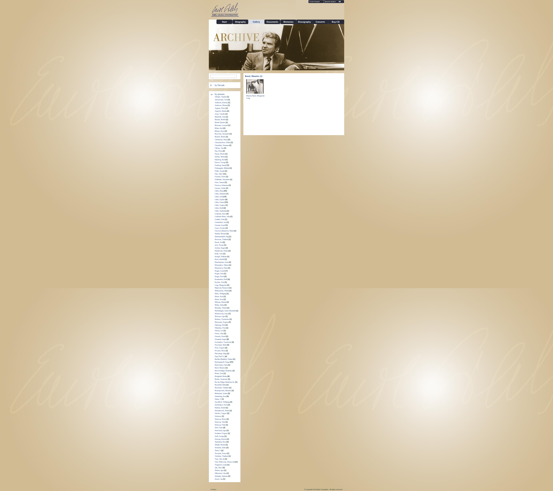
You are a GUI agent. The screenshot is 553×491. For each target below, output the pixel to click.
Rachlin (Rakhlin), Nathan (224, 359)
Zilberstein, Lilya (220, 473)
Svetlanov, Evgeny (221, 433)
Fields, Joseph (220, 171)
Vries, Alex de (219, 459)
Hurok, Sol (218, 242)
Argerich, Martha (221, 111)
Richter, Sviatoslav (221, 379)
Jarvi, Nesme (219, 245)
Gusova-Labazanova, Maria (224, 231)
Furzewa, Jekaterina (221, 185)
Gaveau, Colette (220, 188)
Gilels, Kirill (219, 208)
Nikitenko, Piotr (220, 328)
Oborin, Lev (219, 331)
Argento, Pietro (220, 108)
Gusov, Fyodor (220, 228)
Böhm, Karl (219, 128)
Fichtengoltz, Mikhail (222, 168)
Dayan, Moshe (220, 154)
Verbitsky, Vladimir (221, 456)
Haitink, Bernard (220, 234)
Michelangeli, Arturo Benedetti (225, 311)
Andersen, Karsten (221, 103)
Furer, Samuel (219, 182)
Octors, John (219, 334)
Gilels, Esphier (220, 200)
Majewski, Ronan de (222, 288)
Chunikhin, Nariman (222, 145)
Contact (213, 489)
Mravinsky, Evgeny (221, 322)
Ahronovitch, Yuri (221, 100)
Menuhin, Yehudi (221, 308)
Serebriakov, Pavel (221, 405)
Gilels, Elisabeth (220, 194)
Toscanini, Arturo (221, 453)
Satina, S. (218, 399)
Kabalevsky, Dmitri (221, 251)
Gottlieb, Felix (220, 219)
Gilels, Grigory (220, 205)
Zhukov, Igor (219, 470)
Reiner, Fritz (219, 373)
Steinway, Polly (220, 425)
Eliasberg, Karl (220, 160)
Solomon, (218, 416)
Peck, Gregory (220, 348)
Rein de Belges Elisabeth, (223, 371)
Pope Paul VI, (219, 356)
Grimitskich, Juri (220, 222)
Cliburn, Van (219, 148)
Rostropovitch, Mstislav (223, 391)
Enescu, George (220, 162)
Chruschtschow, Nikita (222, 142)
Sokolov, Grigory (221, 413)
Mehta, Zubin (219, 305)
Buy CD (336, 22)
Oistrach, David (220, 336)
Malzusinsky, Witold (222, 291)
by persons (220, 94)
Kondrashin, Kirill (221, 279)
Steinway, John (220, 422)
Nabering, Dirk (220, 325)
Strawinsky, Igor (220, 430)
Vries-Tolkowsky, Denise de (224, 462)
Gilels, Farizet (219, 202)
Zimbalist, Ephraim (221, 476)
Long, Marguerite (221, 285)
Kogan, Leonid (220, 271)
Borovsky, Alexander (222, 134)
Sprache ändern (330, 1)
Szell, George (219, 436)
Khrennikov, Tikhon (222, 265)
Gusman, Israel (220, 225)
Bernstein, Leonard (221, 125)
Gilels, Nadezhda (220, 211)
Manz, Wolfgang (220, 294)
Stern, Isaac (219, 428)
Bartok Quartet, (220, 122)
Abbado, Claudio (220, 97)
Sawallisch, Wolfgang (222, 402)
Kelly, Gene (219, 254)
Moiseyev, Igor (220, 316)
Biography (240, 22)
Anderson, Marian (221, 105)
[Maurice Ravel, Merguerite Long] (255, 93)
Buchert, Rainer (220, 137)
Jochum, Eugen (220, 248)
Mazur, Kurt (219, 299)
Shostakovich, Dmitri (222, 411)
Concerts (320, 22)
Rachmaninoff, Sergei (222, 362)
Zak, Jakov (218, 468)
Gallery (256, 22)
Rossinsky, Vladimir (222, 388)
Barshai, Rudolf (220, 120)
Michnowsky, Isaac (221, 314)
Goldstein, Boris (220, 214)
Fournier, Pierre (220, 177)
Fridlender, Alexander (222, 180)
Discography (304, 22)
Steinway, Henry (220, 419)
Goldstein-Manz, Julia (222, 217)
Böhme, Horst (219, 131)
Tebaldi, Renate (220, 445)
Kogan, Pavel (219, 276)
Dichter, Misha (220, 157)
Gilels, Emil (219, 197)
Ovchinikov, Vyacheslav (223, 342)
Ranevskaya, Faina (221, 365)
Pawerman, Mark (221, 345)
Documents (272, 22)
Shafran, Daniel (220, 408)
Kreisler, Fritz (219, 282)
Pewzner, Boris (220, 351)
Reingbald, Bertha (221, 376)
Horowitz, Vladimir (221, 239)
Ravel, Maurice (220, 368)
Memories (288, 22)
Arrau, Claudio (220, 114)
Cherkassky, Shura (221, 140)
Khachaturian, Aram (221, 262)
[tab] (227, 85)
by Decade (220, 85)
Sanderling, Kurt (220, 396)
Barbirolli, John (220, 117)
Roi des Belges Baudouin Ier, (225, 382)
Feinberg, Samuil (220, 165)
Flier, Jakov (219, 174)
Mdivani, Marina (220, 302)
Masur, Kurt (219, 296)
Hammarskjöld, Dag (222, 237)
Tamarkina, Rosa (220, 442)
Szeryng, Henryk (220, 439)
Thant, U (218, 451)
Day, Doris (218, 151)
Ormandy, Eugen (220, 339)
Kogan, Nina (219, 274)
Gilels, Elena (219, 191)
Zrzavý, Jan (219, 479)
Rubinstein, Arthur (221, 393)
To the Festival (314, 1)
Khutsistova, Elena (221, 268)
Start (224, 22)
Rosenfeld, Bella (220, 385)
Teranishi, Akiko (220, 448)
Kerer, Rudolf (219, 259)
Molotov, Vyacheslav (222, 319)
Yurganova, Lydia (221, 465)
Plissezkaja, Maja (221, 354)
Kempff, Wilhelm (221, 257)
